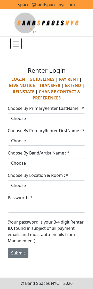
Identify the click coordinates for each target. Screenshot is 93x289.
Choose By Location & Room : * (38, 175)
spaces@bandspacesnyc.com (46, 5)
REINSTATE (23, 92)
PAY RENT (68, 79)
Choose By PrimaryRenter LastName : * (46, 108)
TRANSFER (49, 85)
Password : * (20, 197)
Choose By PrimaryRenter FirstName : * (46, 130)
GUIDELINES (42, 79)
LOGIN (18, 79)
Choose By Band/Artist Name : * (38, 153)
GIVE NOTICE (22, 85)
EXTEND (73, 85)
